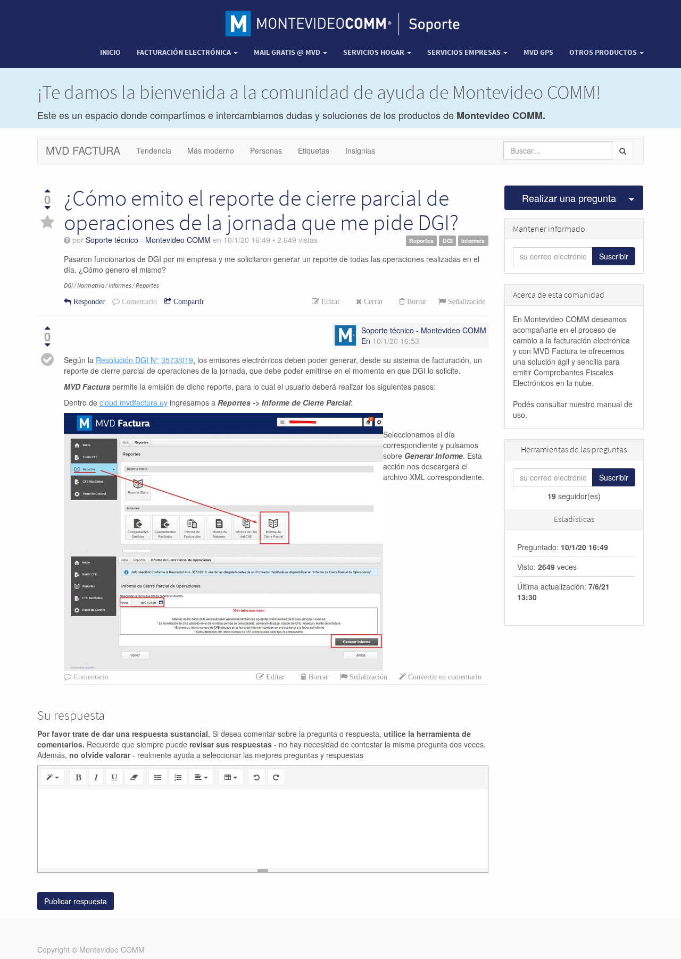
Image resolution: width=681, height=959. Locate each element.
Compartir (187, 301)
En (365, 340)
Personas (266, 150)
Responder (88, 301)
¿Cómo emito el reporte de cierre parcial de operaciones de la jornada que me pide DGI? (261, 210)
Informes (473, 241)
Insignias (360, 150)
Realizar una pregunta (569, 198)
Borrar (416, 301)
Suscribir (613, 256)
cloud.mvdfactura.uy (133, 402)
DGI (448, 241)
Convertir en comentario (443, 676)
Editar (329, 301)
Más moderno (210, 150)
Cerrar (372, 301)
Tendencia (153, 150)
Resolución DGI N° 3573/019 (144, 360)
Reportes (421, 241)
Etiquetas (313, 150)
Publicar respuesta (75, 901)
